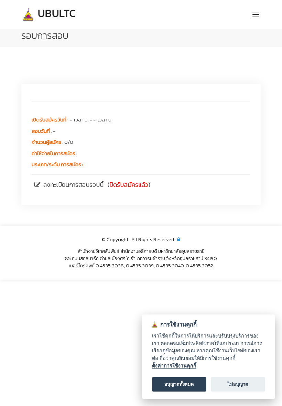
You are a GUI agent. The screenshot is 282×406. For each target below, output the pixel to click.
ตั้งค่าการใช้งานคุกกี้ (174, 365)
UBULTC (55, 13)
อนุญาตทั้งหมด (179, 384)
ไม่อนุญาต (238, 384)
